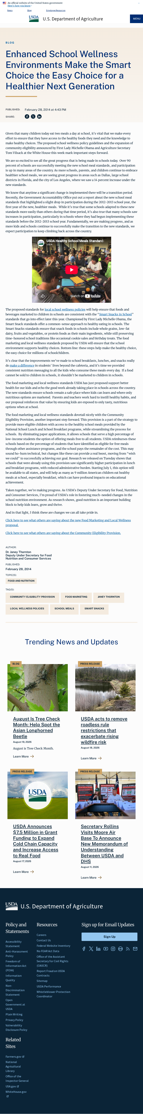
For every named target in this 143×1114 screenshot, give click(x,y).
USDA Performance (49, 986)
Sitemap (42, 981)
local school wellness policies (65, 309)
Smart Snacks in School (115, 314)
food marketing (76, 596)
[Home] (34, 21)
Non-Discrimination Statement (15, 990)
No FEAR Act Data (48, 951)
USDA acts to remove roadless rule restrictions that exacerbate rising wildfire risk (104, 730)
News (9, 10)
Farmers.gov (13, 1056)
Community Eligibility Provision (32, 596)
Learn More (21, 756)
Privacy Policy (14, 1020)
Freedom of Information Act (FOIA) (16, 965)
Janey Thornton (109, 596)
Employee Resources (55, 10)
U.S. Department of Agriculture (73, 19)
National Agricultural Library (13, 1066)
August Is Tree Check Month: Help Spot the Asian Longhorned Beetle (36, 727)
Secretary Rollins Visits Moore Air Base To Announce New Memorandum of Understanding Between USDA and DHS (104, 844)
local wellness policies (27, 608)
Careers (41, 935)
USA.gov (11, 1086)
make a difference (22, 365)
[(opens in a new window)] (84, 949)
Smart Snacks (94, 608)
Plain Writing (14, 1014)
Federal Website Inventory (53, 945)
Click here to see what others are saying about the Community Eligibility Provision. (63, 533)
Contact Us (44, 940)
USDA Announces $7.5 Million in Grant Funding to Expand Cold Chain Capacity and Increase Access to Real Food (35, 841)
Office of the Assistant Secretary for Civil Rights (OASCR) (52, 961)
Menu (136, 18)
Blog (29, 10)
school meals (64, 608)
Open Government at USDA (15, 1004)
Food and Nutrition (21, 580)
